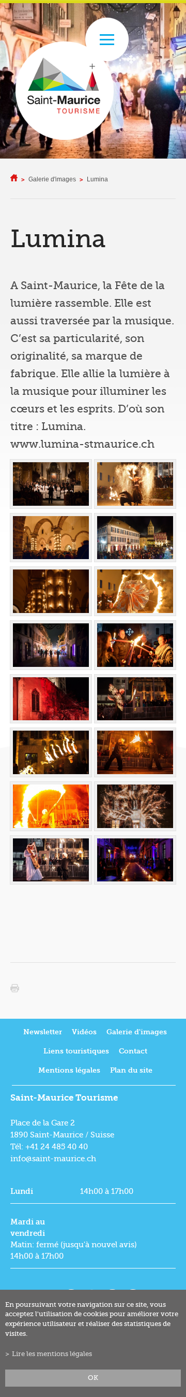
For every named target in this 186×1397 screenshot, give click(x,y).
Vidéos (84, 1032)
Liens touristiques (76, 1051)
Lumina (97, 179)
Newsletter (42, 1032)
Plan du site (131, 1070)
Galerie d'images (52, 179)
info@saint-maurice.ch (53, 1158)
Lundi (21, 1191)
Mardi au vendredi (27, 1227)
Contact (133, 1051)
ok (93, 1377)
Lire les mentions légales (52, 1354)
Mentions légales (69, 1070)
